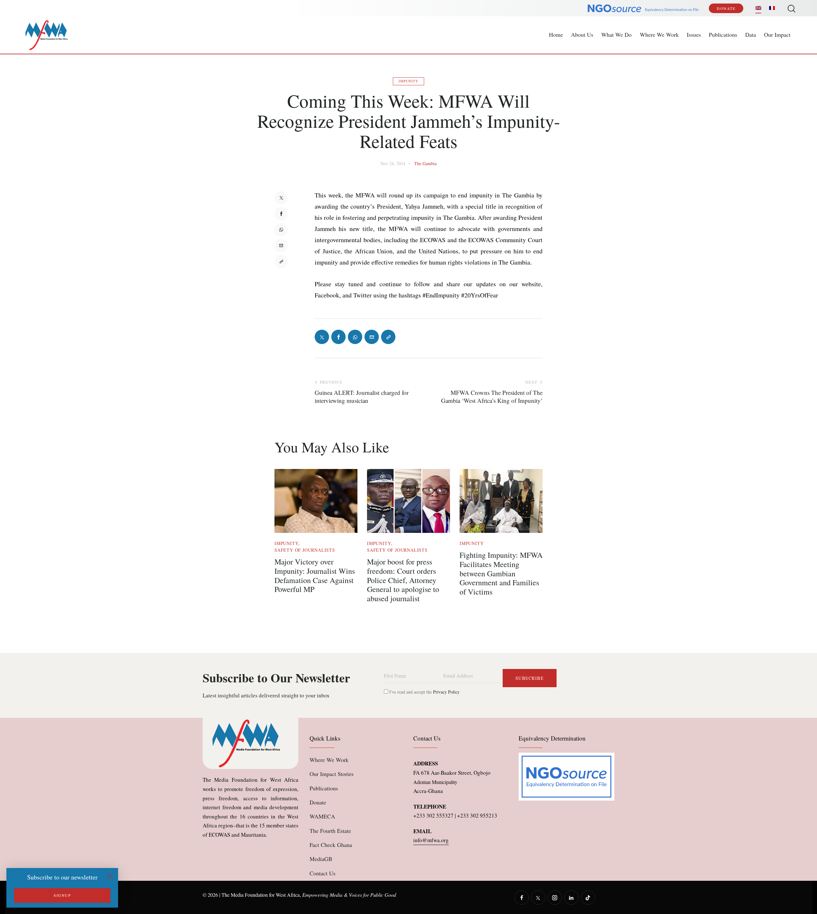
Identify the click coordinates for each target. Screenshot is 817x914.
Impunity (408, 81)
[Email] (281, 245)
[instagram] (555, 897)
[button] (281, 261)
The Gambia (425, 163)
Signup (62, 895)
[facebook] (521, 897)
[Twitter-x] (281, 197)
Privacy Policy (446, 692)
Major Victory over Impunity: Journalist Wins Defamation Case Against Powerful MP (314, 575)
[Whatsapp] (281, 229)
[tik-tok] (588, 897)
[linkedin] (571, 897)
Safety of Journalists (304, 550)
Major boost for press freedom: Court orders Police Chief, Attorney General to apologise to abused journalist (403, 580)
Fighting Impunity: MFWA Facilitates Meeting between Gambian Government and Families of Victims (501, 573)
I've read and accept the (424, 692)
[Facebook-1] (281, 213)
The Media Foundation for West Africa (260, 894)
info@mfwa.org (431, 840)
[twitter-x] (538, 897)
